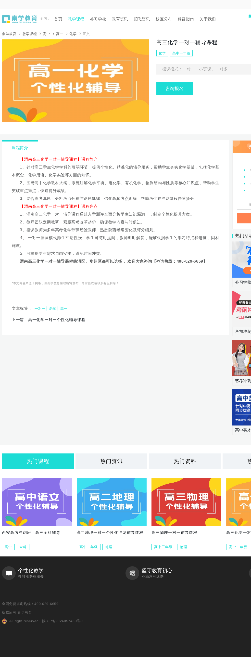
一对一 (40, 308)
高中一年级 (238, 547)
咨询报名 (174, 88)
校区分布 (164, 19)
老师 (52, 308)
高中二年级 (88, 547)
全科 (23, 547)
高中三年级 (163, 547)
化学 (72, 34)
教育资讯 (120, 19)
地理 (109, 547)
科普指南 (186, 19)
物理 (183, 547)
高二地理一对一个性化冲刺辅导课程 (110, 532)
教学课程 (76, 19)
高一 (59, 34)
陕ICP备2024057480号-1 (63, 621)
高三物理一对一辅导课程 (174, 532)
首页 (58, 19)
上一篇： (49, 320)
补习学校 (98, 19)
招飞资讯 (142, 19)
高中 (46, 34)
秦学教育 (9, 34)
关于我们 (208, 19)
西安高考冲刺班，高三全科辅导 (31, 532)
